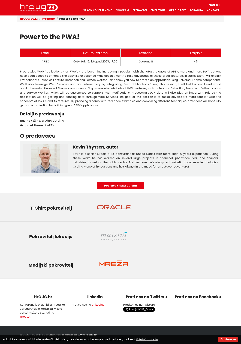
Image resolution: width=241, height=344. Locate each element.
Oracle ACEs (177, 10)
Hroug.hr (26, 317)
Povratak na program (120, 186)
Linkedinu (98, 305)
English (214, 5)
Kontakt (213, 10)
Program (122, 10)
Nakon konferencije (97, 10)
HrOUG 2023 (39, 7)
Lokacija (196, 10)
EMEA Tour (158, 10)
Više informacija (147, 339)
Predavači (139, 10)
